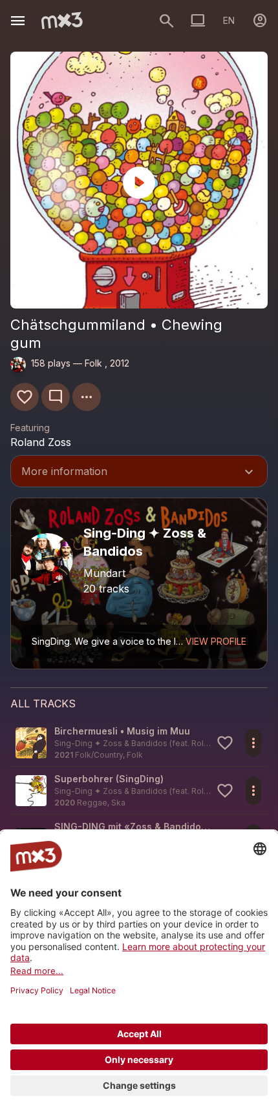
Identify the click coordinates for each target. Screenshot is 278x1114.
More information (139, 472)
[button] (139, 742)
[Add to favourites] (25, 397)
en (229, 20)
